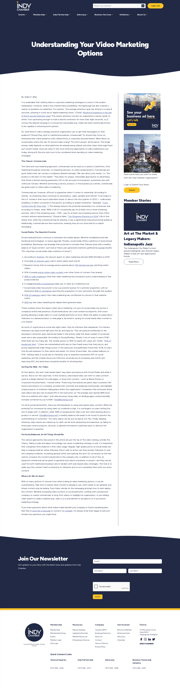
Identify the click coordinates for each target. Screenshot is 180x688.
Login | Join (155, 6)
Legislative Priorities (80, 633)
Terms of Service (101, 643)
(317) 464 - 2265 (111, 668)
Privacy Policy (100, 647)
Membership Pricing (58, 633)
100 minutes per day (84, 265)
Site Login (54, 643)
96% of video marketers (35, 276)
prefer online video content (50, 272)
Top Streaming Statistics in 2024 (83, 216)
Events (21, 14)
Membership (39, 14)
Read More (134, 262)
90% (26, 302)
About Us (141, 14)
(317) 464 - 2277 (84, 668)
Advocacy (81, 14)
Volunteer (121, 640)
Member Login (55, 640)
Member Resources (80, 637)
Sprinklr (102, 248)
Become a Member (124, 630)
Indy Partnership (61, 14)
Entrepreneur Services (81, 640)
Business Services (103, 14)
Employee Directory (102, 633)
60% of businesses (45, 284)
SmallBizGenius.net (63, 399)
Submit (132, 190)
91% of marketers (32, 295)
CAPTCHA (97, 579)
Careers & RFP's (101, 630)
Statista (40, 257)
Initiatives (124, 14)
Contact (98, 640)
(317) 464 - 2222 (57, 668)
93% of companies (43, 291)
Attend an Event (123, 633)
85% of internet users (39, 261)
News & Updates (79, 630)
